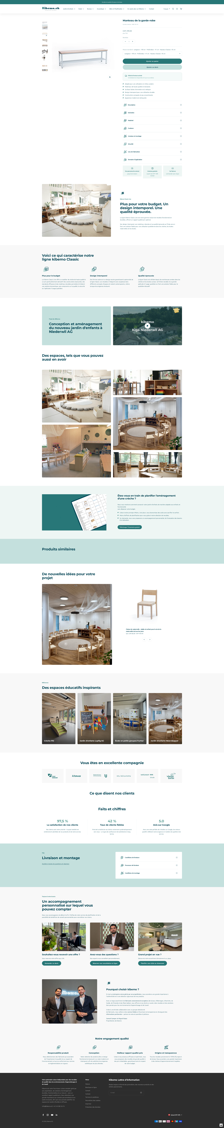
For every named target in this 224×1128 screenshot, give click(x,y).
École (80, 9)
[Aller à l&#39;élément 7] (45, 59)
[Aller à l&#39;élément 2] (45, 28)
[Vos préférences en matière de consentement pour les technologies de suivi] (221, 1125)
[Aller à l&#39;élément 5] (45, 46)
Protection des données (92, 1107)
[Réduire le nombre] (125, 41)
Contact (151, 9)
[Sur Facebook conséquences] (43, 1115)
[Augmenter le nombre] (132, 41)
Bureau (89, 9)
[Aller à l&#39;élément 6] (45, 51)
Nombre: (125, 37)
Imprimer (88, 1104)
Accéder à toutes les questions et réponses (55, 864)
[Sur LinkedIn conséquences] (56, 1115)
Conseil (87, 1090)
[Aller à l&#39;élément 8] (45, 66)
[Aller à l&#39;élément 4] (45, 40)
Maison (87, 1084)
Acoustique (100, 9)
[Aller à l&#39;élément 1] (45, 22)
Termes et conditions (92, 1097)
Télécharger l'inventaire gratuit (130, 527)
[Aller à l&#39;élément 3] (45, 34)
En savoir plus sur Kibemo (136, 9)
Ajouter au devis (152, 67)
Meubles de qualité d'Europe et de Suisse (112, 2)
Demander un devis (51, 963)
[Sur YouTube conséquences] (52, 1115)
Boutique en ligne (91, 1087)
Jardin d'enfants (68, 9)
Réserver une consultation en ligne (105, 963)
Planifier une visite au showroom (152, 963)
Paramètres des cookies (92, 1100)
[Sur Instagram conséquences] (47, 1115)
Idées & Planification (115, 9)
